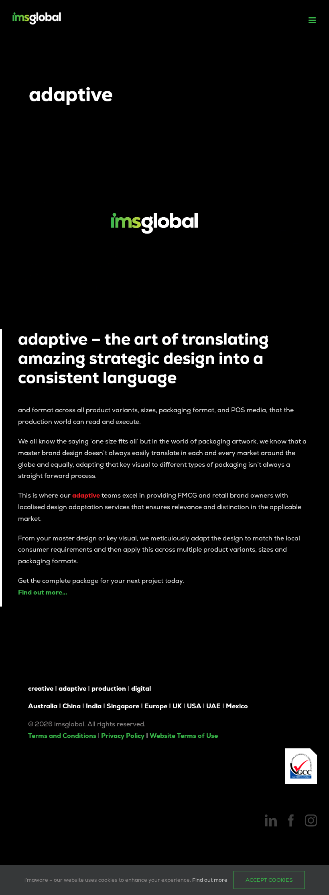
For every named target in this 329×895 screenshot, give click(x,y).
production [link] (108, 688)
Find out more (209, 880)
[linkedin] (271, 820)
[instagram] (311, 820)
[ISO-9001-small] (301, 751)
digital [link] (141, 688)
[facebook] (291, 820)
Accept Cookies (269, 880)
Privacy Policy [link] (122, 736)
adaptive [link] (72, 688)
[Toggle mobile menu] (313, 20)
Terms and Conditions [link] (62, 736)
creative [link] (40, 688)
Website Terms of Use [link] (184, 736)
